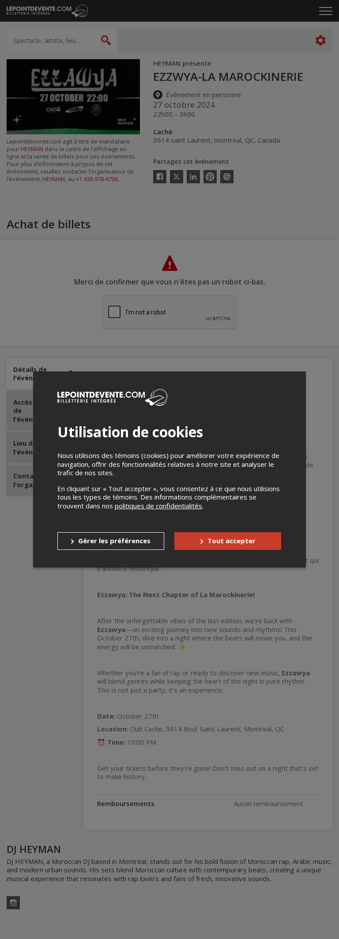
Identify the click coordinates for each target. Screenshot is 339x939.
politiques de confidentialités (158, 505)
